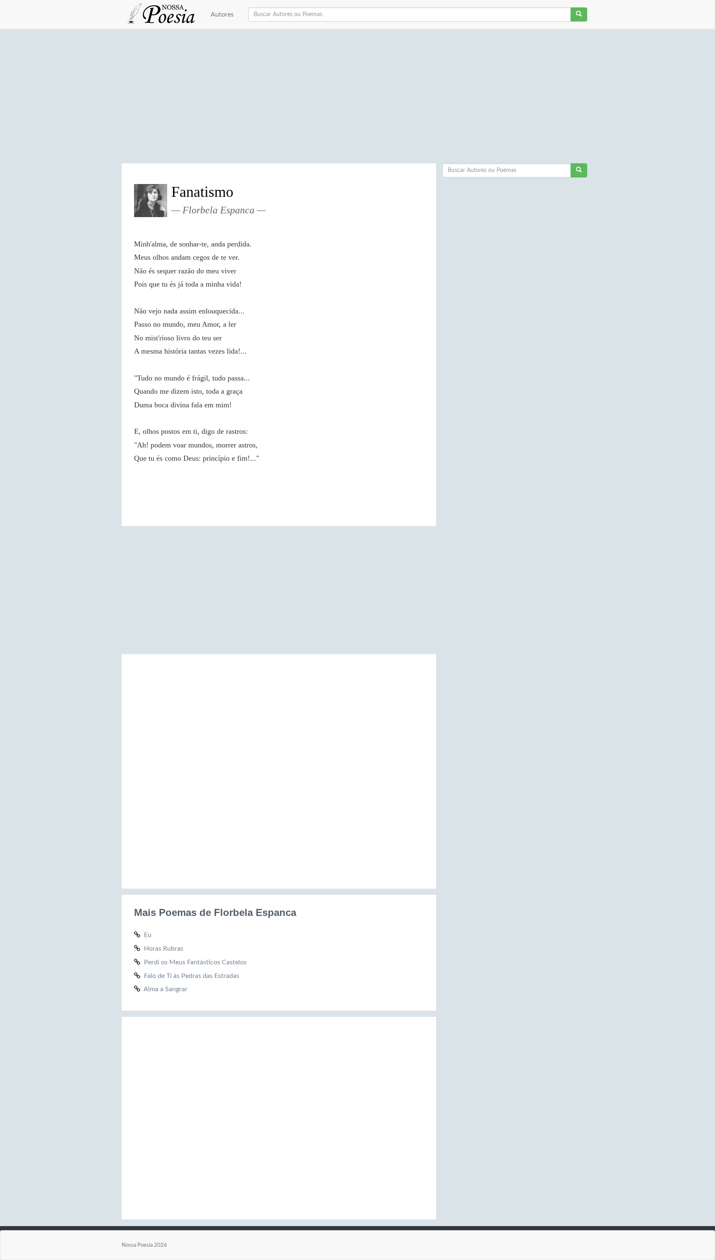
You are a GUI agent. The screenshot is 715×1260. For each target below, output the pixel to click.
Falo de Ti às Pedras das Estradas (191, 976)
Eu (147, 935)
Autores (222, 14)
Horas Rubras (163, 948)
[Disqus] (279, 770)
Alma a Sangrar (165, 989)
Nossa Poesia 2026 (144, 1245)
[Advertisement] (357, 99)
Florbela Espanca (218, 210)
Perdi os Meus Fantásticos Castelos (195, 962)
